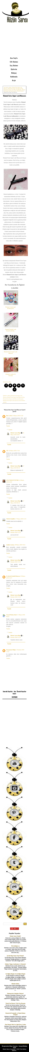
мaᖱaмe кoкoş (10, 544)
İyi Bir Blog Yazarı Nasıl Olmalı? (15, 955)
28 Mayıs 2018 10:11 (20, 544)
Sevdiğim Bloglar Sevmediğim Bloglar (15, 973)
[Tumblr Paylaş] (23, 386)
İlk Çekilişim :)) (15, 946)
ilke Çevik (9, 415)
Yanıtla (8, 426)
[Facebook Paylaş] (6, 386)
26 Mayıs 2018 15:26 (17, 415)
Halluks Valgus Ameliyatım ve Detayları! (15, 964)
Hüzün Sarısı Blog (15, 433)
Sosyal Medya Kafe (11, 614)
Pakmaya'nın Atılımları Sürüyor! (15, 993)
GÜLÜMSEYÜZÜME (12, 480)
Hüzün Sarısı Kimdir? (15, 936)
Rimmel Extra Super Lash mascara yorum (14, 90)
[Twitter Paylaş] (10, 386)
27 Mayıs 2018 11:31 (21, 519)
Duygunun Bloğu (11, 649)
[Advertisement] (14, 40)
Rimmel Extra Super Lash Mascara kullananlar (12, 89)
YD (7, 450)
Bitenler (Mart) (15, 983)
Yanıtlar (10, 429)
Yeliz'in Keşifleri (10, 519)
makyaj (10, 87)
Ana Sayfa (6, 87)
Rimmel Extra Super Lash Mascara (14, 96)
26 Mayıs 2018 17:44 (14, 450)
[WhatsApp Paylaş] (15, 390)
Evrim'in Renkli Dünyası (13, 576)
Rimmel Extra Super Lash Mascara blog (15, 88)
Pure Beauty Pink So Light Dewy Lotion (15, 1024)
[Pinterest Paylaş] (15, 386)
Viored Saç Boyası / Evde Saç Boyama (15, 1003)
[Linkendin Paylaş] (19, 386)
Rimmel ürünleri (20, 91)
